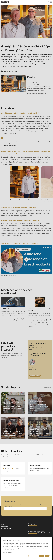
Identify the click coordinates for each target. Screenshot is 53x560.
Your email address (8, 506)
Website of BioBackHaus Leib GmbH (36, 93)
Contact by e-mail (35, 369)
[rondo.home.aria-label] (5, 2)
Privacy (10, 552)
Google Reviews (9, 471)
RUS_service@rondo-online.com (36, 531)
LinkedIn (7, 468)
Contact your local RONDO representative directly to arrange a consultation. (12, 485)
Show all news (47, 387)
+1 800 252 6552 (33, 532)
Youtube (16, 468)
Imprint (5, 552)
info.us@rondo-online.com (35, 523)
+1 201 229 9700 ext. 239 (39, 354)
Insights (3, 42)
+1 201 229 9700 (33, 524)
